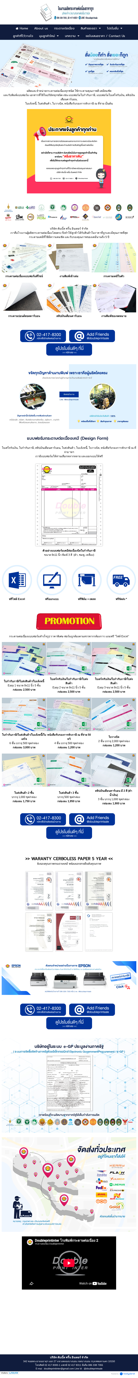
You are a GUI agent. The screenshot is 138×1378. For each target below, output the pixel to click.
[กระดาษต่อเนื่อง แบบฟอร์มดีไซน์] (24, 272)
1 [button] (66, 82)
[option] (69, 63)
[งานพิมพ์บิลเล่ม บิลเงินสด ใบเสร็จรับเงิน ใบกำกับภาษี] (69, 272)
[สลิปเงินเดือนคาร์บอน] (69, 312)
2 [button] (71, 82)
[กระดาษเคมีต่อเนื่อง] (114, 272)
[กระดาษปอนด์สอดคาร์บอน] (24, 312)
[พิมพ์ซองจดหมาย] (114, 312)
